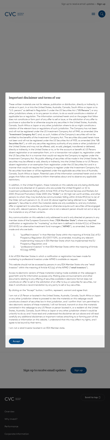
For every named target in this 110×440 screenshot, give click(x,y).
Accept (16, 341)
